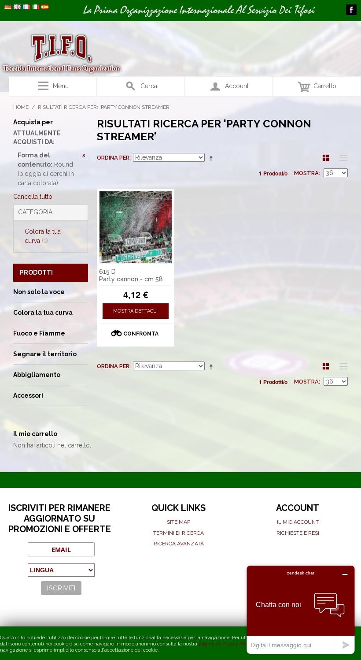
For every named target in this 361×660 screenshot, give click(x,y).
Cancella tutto (32, 196)
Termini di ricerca (178, 533)
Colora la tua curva (43, 236)
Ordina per (113, 157)
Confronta (140, 334)
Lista (341, 157)
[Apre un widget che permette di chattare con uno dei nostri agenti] (300, 609)
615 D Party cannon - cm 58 (131, 275)
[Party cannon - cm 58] (135, 227)
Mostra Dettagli (135, 311)
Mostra (306, 173)
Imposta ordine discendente (212, 157)
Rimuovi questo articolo (83, 155)
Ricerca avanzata (179, 544)
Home (21, 107)
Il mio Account (298, 522)
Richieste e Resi (297, 533)
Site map (178, 522)
